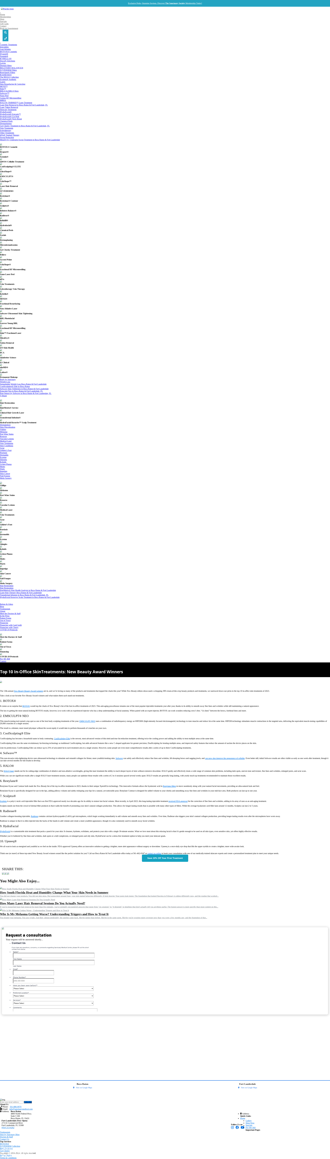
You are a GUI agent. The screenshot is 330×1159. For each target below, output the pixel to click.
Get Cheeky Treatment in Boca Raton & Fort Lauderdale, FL (25, 126)
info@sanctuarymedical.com (19, 1153)
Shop (2, 19)
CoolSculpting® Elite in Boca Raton (15, 386)
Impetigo (3, 471)
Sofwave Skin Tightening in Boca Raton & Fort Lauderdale (24, 389)
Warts (2, 469)
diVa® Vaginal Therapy (9, 135)
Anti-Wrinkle (5, 49)
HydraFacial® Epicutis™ (10, 114)
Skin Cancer (5, 473)
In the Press (4, 616)
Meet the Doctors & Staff (10, 613)
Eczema (3, 457)
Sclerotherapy (5, 130)
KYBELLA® (5, 58)
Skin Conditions (6, 446)
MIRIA (3, 100)
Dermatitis (4, 455)
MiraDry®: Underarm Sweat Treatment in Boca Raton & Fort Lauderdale (30, 140)
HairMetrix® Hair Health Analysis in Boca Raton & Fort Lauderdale (28, 590)
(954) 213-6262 (8, 1128)
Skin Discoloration (7, 427)
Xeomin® (4, 56)
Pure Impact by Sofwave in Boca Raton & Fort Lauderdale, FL (25, 393)
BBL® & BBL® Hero (9, 91)
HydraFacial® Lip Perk (9, 116)
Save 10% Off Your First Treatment (165, 858)
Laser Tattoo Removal (9, 107)
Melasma (3, 432)
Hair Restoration (6, 586)
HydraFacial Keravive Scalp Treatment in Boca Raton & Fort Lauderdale (30, 597)
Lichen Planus (6, 464)
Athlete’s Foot (5, 450)
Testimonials (5, 609)
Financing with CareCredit (11, 625)
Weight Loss (5, 382)
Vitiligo (3, 429)
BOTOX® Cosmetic (8, 52)
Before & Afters (6, 604)
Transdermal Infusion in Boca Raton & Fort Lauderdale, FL (24, 595)
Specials (3, 21)
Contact (3, 26)
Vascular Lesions (7, 439)
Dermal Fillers (6, 65)
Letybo (3, 63)
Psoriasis (3, 453)
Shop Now (250, 1123)
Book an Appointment (9, 28)
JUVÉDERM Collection (10, 1146)
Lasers (2, 82)
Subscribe (28, 1102)
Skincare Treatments (8, 110)
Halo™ (3, 89)
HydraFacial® (6, 112)
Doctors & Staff (6, 1137)
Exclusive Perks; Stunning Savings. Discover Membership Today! (165, 3)
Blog (2, 606)
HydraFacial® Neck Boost (11, 119)
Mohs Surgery (6, 478)
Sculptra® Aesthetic (8, 79)
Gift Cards (4, 24)
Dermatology (5, 425)
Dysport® (4, 54)
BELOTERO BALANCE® (11, 68)
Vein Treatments (6, 128)
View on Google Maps (83, 1088)
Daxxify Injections (7, 61)
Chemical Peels (6, 121)
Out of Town (5, 620)
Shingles (3, 460)
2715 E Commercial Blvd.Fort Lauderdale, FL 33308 (13, 1124)
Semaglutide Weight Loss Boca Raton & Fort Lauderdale (23, 384)
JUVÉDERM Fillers (8, 70)
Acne (2, 448)
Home (2, 14)
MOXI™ (4, 86)
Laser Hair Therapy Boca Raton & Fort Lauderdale (21, 593)
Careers (3, 661)
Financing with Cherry (9, 627)
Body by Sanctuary (8, 379)
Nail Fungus (5, 476)
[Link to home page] (7, 9)
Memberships (5, 17)
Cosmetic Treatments (8, 45)
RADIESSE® (6, 75)
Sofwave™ (4, 93)
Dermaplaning (6, 123)
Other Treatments (7, 133)
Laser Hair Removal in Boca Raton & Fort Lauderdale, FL (24, 105)
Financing (4, 623)
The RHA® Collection (9, 77)
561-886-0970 (11, 1149)
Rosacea (3, 436)
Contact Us (4, 1139)
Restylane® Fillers (7, 72)
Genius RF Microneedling (10, 98)
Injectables (4, 47)
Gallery (249, 1121)
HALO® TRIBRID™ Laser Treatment (16, 103)
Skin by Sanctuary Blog (9, 1134)
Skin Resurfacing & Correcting (12, 84)
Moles (2, 467)
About (2, 611)
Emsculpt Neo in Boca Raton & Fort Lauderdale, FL (21, 391)
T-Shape (3, 396)
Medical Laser (6, 441)
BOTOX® (4, 1144)
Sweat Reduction (7, 137)
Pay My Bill (5, 659)
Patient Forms (5, 618)
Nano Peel (4, 96)
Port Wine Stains (7, 434)
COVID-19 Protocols (9, 630)
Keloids (3, 462)
